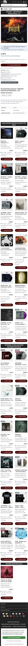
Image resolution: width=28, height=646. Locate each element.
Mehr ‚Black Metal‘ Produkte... (9, 82)
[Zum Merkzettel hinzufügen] (11, 128)
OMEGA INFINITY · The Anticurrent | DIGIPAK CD (20, 286)
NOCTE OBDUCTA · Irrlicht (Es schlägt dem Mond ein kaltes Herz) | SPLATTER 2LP (6, 542)
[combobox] (12, 5)
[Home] (1, 9)
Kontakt (23, 624)
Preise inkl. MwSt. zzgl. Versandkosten (10, 56)
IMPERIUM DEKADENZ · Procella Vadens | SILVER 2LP (21, 363)
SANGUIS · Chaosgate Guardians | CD (19, 435)
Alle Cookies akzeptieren (14, 637)
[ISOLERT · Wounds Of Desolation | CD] (14, 30)
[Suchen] (25, 5)
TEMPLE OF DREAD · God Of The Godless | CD (6, 580)
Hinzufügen (7, 159)
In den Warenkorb (15, 65)
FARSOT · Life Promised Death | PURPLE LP (20, 323)
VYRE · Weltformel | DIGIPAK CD (21, 542)
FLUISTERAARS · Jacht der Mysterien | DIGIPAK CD (6, 248)
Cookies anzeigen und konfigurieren (14, 644)
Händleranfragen (6, 626)
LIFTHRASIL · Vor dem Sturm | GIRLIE (7, 506)
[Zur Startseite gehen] (5, 2)
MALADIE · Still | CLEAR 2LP (5, 435)
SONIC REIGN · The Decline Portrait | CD (7, 399)
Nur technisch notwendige (14, 641)
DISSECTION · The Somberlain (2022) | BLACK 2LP (6, 286)
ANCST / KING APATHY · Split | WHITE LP (19, 506)
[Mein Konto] (18, 2)
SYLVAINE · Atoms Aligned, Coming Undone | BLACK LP (6, 213)
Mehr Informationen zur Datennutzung (12, 634)
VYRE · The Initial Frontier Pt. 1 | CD (6, 470)
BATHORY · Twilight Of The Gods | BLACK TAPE (6, 177)
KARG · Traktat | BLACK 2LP (20, 141)
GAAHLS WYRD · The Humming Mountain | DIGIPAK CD (21, 213)
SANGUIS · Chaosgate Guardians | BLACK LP (21, 399)
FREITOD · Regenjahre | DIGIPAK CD (5, 141)
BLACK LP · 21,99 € (6, 95)
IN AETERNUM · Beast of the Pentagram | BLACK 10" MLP (7, 363)
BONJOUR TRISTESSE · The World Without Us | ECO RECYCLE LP (21, 470)
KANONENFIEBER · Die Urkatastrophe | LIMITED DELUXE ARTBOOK (21, 248)
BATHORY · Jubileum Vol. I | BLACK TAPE (21, 177)
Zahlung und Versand (13, 622)
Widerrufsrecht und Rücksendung (10, 624)
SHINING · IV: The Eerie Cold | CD (6, 323)
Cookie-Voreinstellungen (19, 626)
